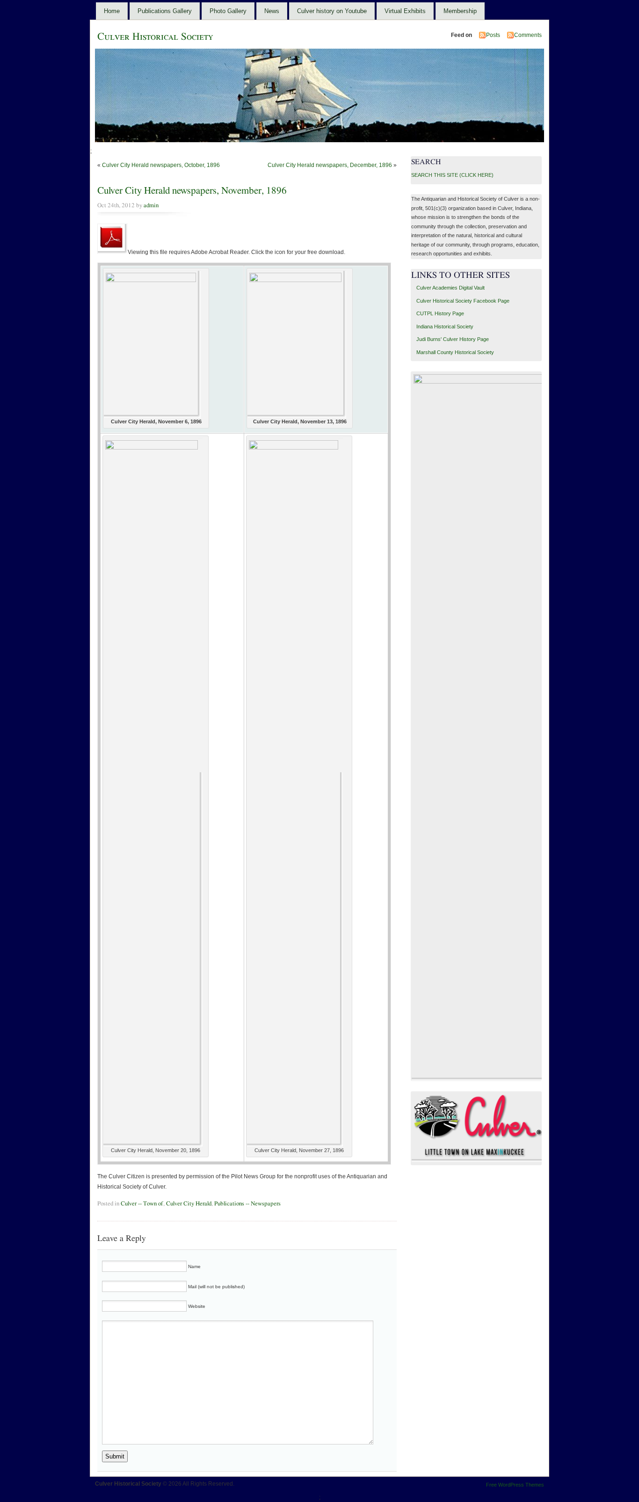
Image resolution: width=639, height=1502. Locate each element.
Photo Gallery (228, 11)
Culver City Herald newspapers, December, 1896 (330, 165)
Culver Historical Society (155, 36)
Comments (528, 35)
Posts (493, 35)
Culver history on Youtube (332, 11)
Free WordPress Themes (515, 1484)
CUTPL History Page (440, 313)
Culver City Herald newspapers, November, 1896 (192, 191)
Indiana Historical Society (444, 326)
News (271, 11)
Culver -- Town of (142, 1203)
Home (112, 11)
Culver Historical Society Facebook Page (462, 301)
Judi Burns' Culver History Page (452, 339)
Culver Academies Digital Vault (450, 287)
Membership (460, 11)
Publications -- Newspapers (247, 1203)
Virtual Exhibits (405, 11)
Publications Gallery (165, 11)
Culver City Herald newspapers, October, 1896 (161, 165)
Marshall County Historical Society (455, 352)
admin (151, 205)
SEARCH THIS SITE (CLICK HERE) (452, 175)
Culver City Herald (188, 1203)
